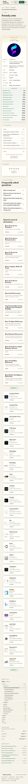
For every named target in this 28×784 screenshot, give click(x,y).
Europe (10, 80)
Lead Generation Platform (14, 569)
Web (10, 82)
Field (4, 77)
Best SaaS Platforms (7, 99)
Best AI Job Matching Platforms (8, 758)
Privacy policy (11, 777)
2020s (16, 75)
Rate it (17, 40)
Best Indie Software (7, 110)
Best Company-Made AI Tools (8, 760)
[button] (14, 39)
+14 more (6, 700)
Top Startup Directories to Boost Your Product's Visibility (10, 755)
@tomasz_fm (4, 778)
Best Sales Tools (6, 90)
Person (10, 72)
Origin (4, 80)
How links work (5, 777)
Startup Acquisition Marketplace (9, 9)
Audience (4, 733)
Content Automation (13, 557)
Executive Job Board (13, 396)
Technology (22, 738)
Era (4, 75)
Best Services (6, 106)
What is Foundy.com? (9, 190)
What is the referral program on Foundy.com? (12, 209)
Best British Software (7, 97)
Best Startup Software (8, 117)
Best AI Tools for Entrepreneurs (8, 750)
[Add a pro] (23, 129)
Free (24, 731)
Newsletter (11, 419)
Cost (3, 731)
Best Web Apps (6, 119)
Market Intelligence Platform (14, 523)
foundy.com (11, 59)
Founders (11, 67)
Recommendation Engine (14, 661)
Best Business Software (8, 104)
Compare (11, 399)
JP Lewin (15, 72)
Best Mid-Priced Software (8, 108)
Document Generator (13, 407)
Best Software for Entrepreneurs (10, 115)
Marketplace (13, 7)
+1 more (15, 67)
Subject (5, 85)
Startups (23, 736)
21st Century (11, 75)
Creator (5, 72)
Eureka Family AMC (5, 780)
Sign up (21, 2)
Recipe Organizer (12, 477)
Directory (11, 454)
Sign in (15, 2)
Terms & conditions (20, 777)
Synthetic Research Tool (14, 500)
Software (7, 7)
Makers (24, 733)
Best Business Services (8, 95)
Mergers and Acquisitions (14, 85)
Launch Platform (12, 546)
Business (11, 77)
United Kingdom (16, 80)
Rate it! (14, 171)
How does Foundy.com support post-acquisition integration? (12, 204)
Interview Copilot (12, 650)
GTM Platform (12, 431)
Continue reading (6, 29)
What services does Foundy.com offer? (12, 199)
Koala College (13, 780)
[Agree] (24, 132)
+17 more (4, 722)
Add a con (15, 157)
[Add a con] (23, 152)
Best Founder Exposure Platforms (9, 746)
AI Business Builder (13, 442)
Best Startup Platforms (7, 762)
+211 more (5, 713)
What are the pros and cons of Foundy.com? (12, 194)
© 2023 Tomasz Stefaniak (13, 778)
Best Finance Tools (7, 92)
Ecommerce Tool (12, 465)
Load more (14, 387)
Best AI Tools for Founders (8, 113)
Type (3, 7)
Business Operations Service (15, 488)
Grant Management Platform (15, 511)
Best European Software (8, 101)
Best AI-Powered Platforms (7, 752)
